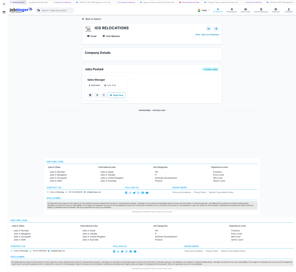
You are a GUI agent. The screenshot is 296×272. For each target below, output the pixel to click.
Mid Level (217, 178)
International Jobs (107, 167)
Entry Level (218, 175)
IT (156, 175)
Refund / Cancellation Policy (221, 192)
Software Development (166, 178)
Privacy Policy (200, 192)
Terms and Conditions (181, 192)
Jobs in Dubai (106, 172)
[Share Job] (97, 95)
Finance (158, 181)
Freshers (217, 172)
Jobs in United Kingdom (111, 178)
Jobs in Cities (54, 167)
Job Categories (160, 167)
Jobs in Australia (108, 181)
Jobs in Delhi (56, 181)
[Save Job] (104, 95)
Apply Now (118, 95)
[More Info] (90, 95)
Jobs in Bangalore (58, 175)
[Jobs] (3, 12)
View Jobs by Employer (207, 34)
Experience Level (219, 167)
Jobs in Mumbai (57, 172)
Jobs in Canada (107, 175)
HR (156, 172)
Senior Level (219, 181)
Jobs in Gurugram (58, 178)
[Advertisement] (136, 134)
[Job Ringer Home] (21, 10)
